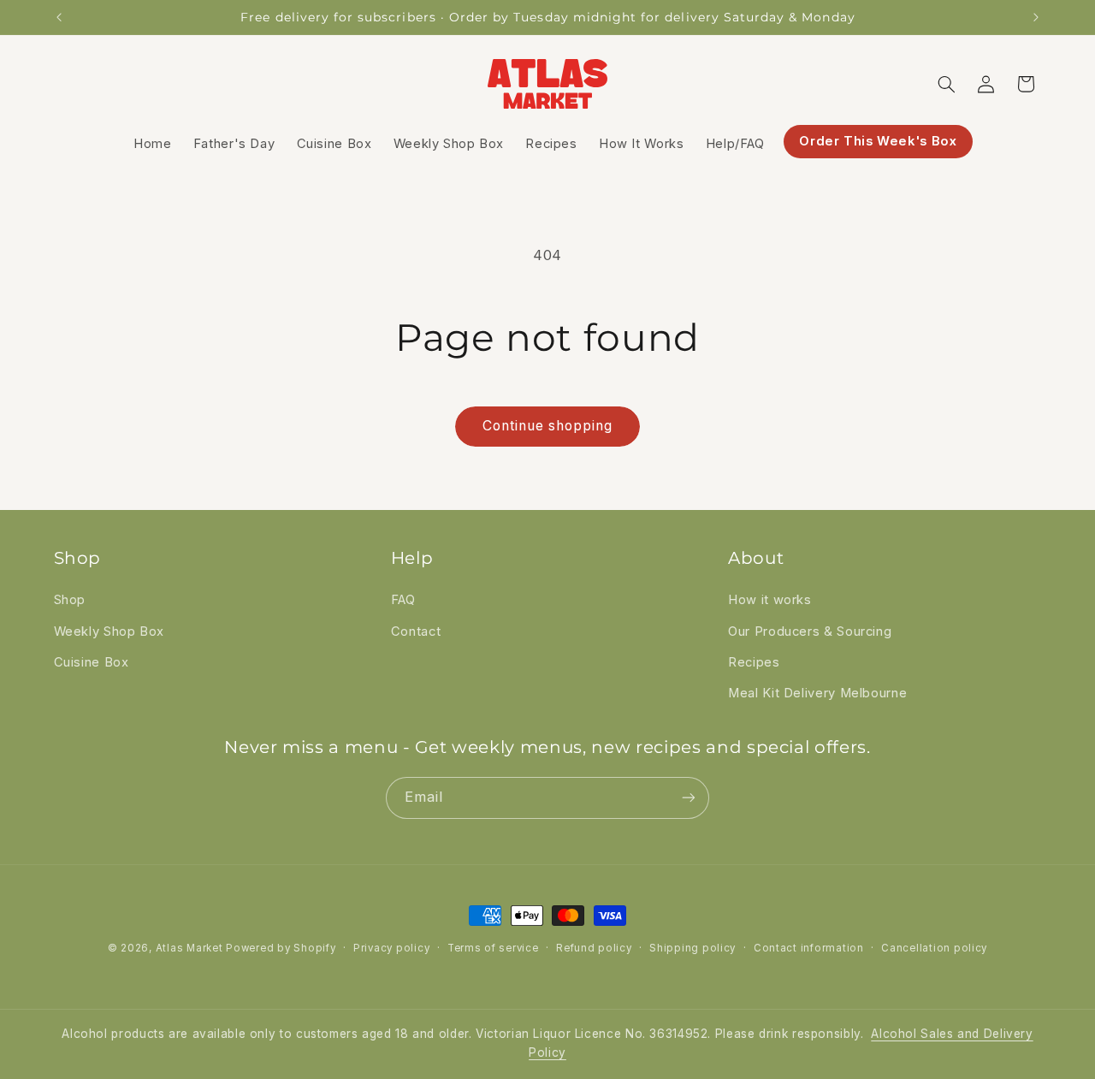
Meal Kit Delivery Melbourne (817, 694)
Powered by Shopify (280, 948)
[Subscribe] (688, 798)
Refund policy (594, 947)
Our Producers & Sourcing (809, 631)
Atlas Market (191, 948)
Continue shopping (547, 426)
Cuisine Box (91, 662)
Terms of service (493, 947)
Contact (416, 631)
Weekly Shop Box (109, 631)
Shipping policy (692, 947)
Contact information (809, 947)
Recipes (753, 662)
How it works (770, 600)
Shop (70, 600)
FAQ (403, 600)
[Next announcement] (1036, 17)
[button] (946, 84)
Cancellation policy (934, 947)
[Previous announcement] (59, 17)
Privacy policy (391, 947)
